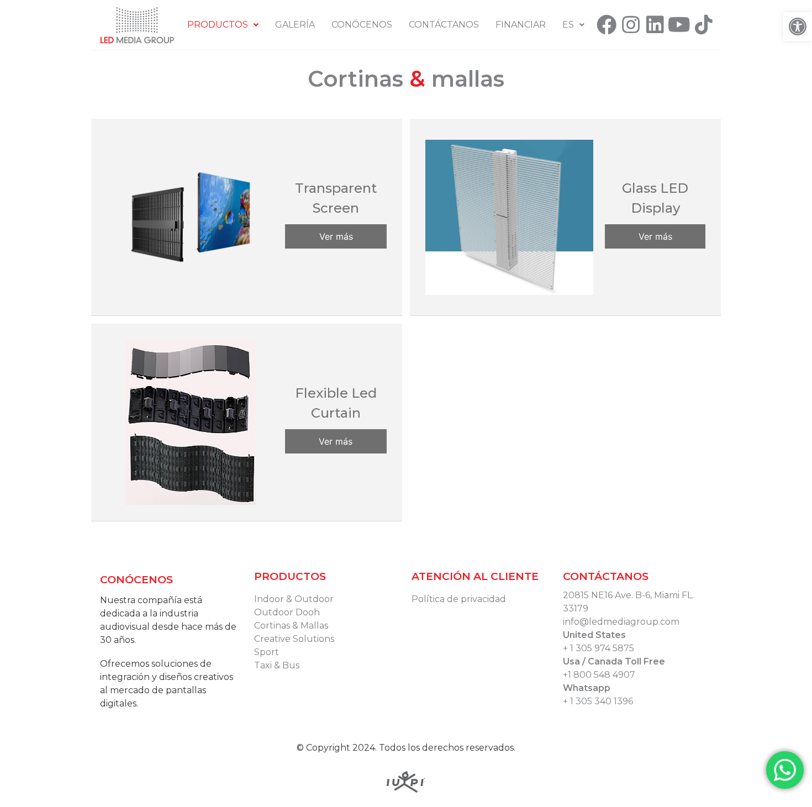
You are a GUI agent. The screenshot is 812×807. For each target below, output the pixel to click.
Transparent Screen (336, 198)
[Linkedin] (655, 25)
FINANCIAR (520, 24)
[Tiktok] (704, 25)
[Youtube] (679, 25)
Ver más (336, 236)
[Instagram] (631, 25)
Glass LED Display (655, 198)
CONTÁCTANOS (444, 24)
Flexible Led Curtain (336, 403)
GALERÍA (295, 24)
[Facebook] (606, 25)
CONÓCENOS (361, 24)
